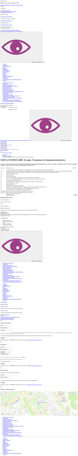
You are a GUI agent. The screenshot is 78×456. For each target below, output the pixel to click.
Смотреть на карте (4, 11)
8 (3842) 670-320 (8, 12)
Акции (5, 31)
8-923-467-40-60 (8, 16)
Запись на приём (3, 140)
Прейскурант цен (6, 70)
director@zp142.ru (13, 11)
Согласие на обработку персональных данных (10, 317)
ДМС (4, 67)
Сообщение (2, 330)
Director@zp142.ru (4, 150)
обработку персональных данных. (34, 339)
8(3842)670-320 (3, 141)
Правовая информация (7, 76)
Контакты (5, 75)
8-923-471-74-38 (8, 24)
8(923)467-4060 (3, 143)
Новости (18, 31)
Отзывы (2, 31)
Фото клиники (6, 71)
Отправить (3, 337)
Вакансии (14, 31)
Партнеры (9, 31)
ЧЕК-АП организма (7, 155)
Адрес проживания (4, 353)
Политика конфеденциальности (7, 318)
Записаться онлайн (8, 152)
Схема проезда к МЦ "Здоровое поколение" (12, 79)
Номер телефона (3, 327)
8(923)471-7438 (3, 148)
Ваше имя (2, 325)
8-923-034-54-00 (8, 20)
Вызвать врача (3, 212)
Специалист (3, 351)
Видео (21, 31)
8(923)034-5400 (3, 145)
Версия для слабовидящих (36, 62)
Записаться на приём (18, 5)
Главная (4, 64)
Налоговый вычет (6, 66)
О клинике (5, 65)
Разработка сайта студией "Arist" (7, 319)
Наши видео (5, 78)
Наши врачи (5, 69)
